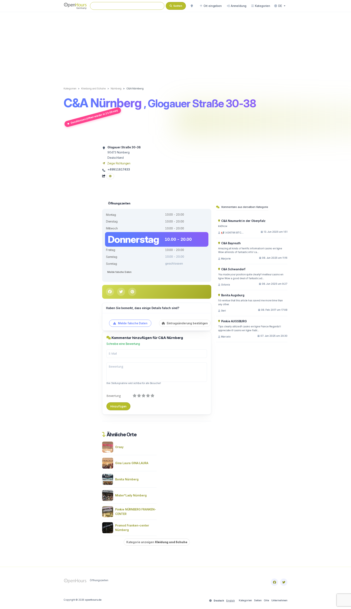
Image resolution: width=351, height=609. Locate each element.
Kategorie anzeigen (156, 542)
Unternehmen (279, 600)
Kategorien (245, 600)
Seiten (258, 600)
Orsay (119, 447)
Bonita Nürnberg (126, 479)
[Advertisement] (175, 45)
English (230, 600)
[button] (279, 6)
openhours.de (93, 599)
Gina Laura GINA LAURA (131, 463)
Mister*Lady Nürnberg (131, 495)
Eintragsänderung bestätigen (187, 323)
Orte (266, 600)
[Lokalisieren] (192, 6)
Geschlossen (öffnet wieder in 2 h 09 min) (94, 116)
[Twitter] (283, 582)
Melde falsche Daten (119, 272)
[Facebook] (274, 582)
